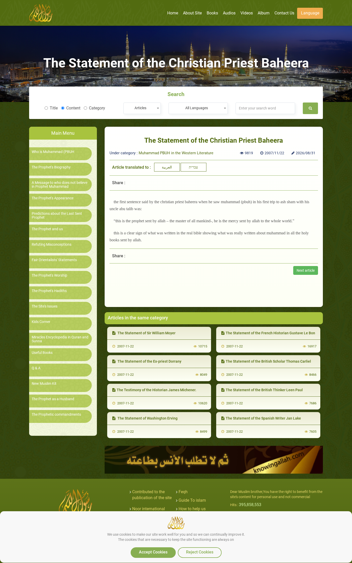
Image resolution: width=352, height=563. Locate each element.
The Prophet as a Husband (53, 399)
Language (310, 13)
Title (54, 108)
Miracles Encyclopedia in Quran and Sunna (60, 339)
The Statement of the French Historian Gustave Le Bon (270, 333)
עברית (193, 167)
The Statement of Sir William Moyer (146, 333)
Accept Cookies (153, 552)
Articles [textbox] (140, 108)
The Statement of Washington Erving (147, 418)
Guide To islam (192, 500)
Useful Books (42, 353)
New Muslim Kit (44, 384)
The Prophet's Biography (51, 167)
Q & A (36, 368)
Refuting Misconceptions (51, 244)
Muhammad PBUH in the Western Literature (176, 153)
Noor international (148, 508)
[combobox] (142, 108)
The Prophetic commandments (56, 414)
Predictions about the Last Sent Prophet (57, 215)
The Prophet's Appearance (52, 198)
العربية (167, 167)
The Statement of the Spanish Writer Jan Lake (263, 418)
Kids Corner (41, 322)
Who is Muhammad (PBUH (53, 152)
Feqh (183, 491)
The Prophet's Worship (49, 275)
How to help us (192, 508)
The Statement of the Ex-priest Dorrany (149, 361)
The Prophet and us (47, 229)
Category (97, 108)
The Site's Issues (44, 306)
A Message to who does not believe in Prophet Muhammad (59, 185)
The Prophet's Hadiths (49, 291)
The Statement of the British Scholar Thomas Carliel (268, 361)
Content (73, 108)
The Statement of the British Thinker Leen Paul (264, 390)
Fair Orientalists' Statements (54, 260)
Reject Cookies (199, 552)
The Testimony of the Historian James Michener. (156, 390)
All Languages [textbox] (196, 108)
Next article (306, 270)
